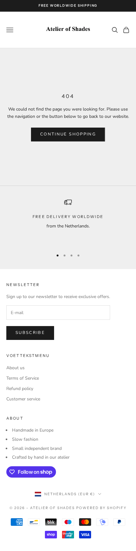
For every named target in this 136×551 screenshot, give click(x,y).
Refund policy (19, 389)
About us (15, 368)
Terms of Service (22, 378)
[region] (68, 221)
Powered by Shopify (101, 508)
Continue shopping (68, 134)
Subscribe (30, 333)
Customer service (23, 399)
